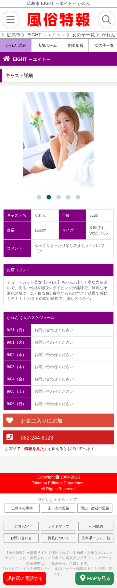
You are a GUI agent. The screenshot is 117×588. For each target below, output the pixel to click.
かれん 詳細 (15, 45)
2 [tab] (49, 197)
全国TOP (21, 526)
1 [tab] (39, 197)
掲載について (58, 538)
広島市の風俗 (22, 508)
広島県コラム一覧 (96, 538)
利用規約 (96, 526)
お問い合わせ (21, 538)
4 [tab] (68, 197)
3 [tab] (58, 197)
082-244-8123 (36, 438)
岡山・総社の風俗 (95, 508)
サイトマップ (58, 526)
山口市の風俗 (58, 508)
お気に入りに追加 (41, 420)
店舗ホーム (46, 45)
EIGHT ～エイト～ (32, 59)
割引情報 (75, 45)
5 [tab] (78, 197)
